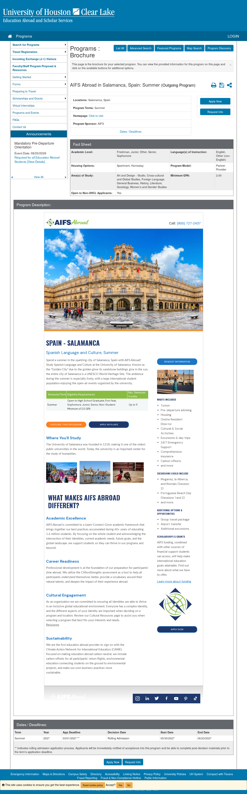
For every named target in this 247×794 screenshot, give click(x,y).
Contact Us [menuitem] (19, 127)
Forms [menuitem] (16, 84)
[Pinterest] (186, 698)
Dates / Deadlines (130, 131)
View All (38, 177)
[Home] (68, 222)
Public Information (156, 778)
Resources (52, 624)
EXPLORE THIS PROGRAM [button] (66, 424)
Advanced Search (140, 48)
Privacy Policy (152, 774)
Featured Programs (169, 48)
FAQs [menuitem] (16, 120)
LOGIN (233, 35)
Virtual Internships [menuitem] (24, 105)
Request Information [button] (177, 361)
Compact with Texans (220, 774)
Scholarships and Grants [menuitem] (28, 98)
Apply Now (215, 101)
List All (120, 48)
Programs (24, 35)
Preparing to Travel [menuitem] (24, 91)
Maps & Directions (54, 774)
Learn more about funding (174, 581)
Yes (120, 785)
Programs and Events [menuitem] (26, 113)
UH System (196, 774)
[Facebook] (166, 698)
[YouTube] (176, 698)
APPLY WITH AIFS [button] (109, 424)
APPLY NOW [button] (177, 629)
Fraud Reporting (87, 778)
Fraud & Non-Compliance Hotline (121, 778)
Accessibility (112, 774)
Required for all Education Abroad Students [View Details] (37, 159)
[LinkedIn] (147, 698)
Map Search (194, 48)
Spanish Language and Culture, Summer (82, 352)
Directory (96, 774)
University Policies (175, 774)
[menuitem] (39, 44)
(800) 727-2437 (189, 223)
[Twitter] (157, 698)
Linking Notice (131, 774)
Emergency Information (25, 774)
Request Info (215, 112)
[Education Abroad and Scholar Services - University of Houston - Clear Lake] (123, 15)
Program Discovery (219, 48)
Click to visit (96, 116)
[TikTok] (195, 698)
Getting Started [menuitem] (22, 77)
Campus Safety (77, 774)
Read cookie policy (93, 785)
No (128, 785)
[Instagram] (137, 698)
